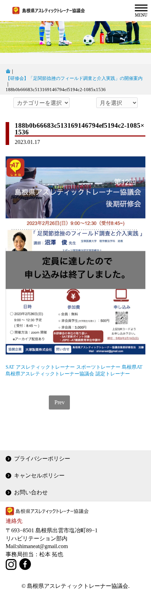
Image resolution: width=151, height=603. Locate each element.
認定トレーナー (113, 373)
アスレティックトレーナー (45, 367)
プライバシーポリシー (42, 459)
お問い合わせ (31, 492)
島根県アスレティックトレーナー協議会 (50, 373)
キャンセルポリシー (39, 475)
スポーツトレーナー (98, 367)
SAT (10, 367)
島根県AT (132, 367)
